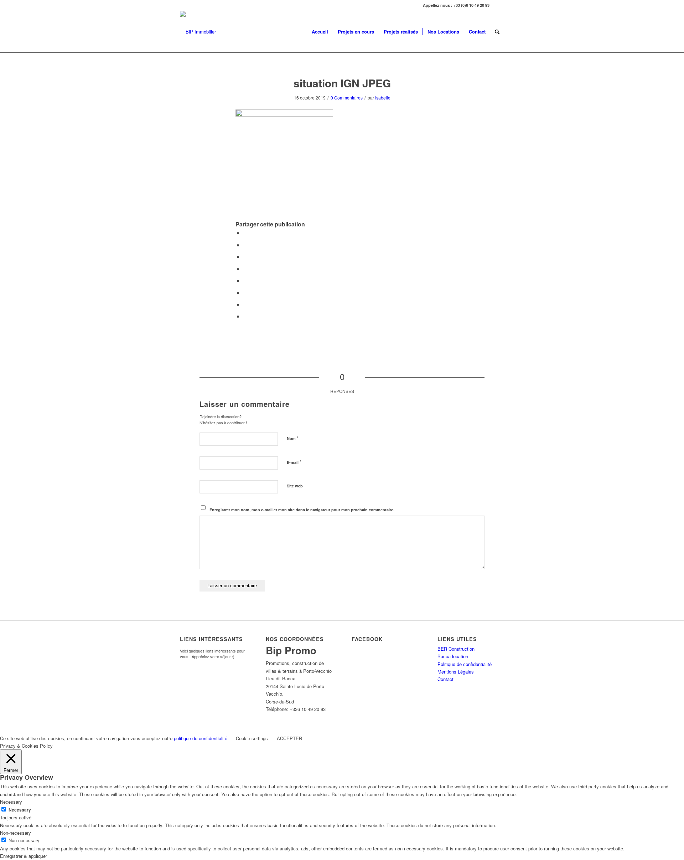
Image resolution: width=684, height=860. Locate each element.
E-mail (294, 462)
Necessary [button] (11, 801)
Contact (445, 679)
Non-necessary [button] (15, 832)
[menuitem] (320, 31)
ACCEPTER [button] (289, 738)
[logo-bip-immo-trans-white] (198, 31)
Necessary (20, 810)
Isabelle (382, 97)
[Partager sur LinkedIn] (245, 268)
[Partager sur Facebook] (245, 232)
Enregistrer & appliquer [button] (23, 856)
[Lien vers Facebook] (498, 5)
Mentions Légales (455, 671)
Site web (295, 485)
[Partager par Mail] (245, 316)
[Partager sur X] (245, 245)
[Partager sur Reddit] (245, 304)
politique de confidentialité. (201, 738)
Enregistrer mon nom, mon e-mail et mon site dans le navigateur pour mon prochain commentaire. (301, 509)
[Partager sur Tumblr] (245, 280)
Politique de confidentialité (464, 664)
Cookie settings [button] (252, 738)
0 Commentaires (347, 97)
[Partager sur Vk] (245, 292)
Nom (293, 438)
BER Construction (456, 648)
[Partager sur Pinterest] (245, 256)
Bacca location (452, 656)
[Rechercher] (497, 31)
